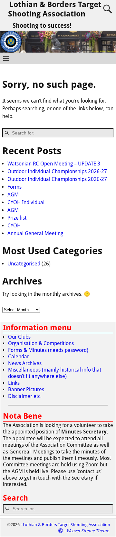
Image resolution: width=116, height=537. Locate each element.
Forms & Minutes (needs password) (48, 350)
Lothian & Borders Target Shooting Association (55, 9)
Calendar (18, 356)
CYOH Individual (25, 202)
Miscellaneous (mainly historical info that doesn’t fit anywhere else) (54, 373)
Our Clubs (19, 337)
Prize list (16, 218)
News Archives (25, 363)
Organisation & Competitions (41, 343)
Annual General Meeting (35, 233)
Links (14, 383)
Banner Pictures (26, 389)
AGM (13, 195)
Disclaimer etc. (25, 396)
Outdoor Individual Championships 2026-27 (57, 171)
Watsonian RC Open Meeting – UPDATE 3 (53, 164)
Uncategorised (23, 264)
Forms (14, 187)
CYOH (14, 226)
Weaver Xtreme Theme (87, 530)
